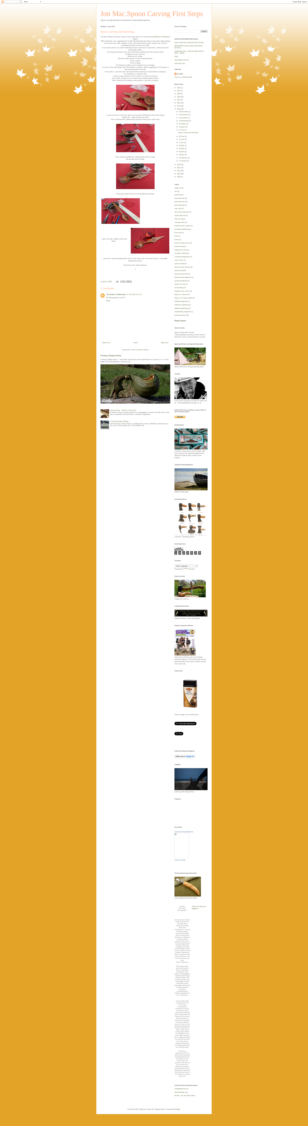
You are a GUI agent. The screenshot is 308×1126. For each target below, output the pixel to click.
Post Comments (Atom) (140, 350)
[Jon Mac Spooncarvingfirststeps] (181, 858)
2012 (179, 168)
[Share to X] (126, 281)
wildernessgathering (181, 308)
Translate (191, 569)
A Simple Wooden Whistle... (120, 421)
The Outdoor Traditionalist (116, 294)
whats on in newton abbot (183, 298)
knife (176, 236)
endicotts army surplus (182, 226)
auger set (177, 188)
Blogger (177, 1109)
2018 (179, 97)
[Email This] (121, 281)
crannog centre (179, 222)
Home (136, 343)
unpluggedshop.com (181, 1089)
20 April (182, 152)
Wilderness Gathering (161, 37)
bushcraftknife (179, 205)
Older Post (164, 343)
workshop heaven (180, 315)
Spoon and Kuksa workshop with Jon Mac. (189, 42)
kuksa (176, 239)
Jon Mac (180, 74)
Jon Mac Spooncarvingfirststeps (183, 831)
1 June (181, 142)
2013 (179, 165)
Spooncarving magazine (182, 277)
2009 (179, 177)
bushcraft (177, 195)
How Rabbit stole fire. (181, 60)
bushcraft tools (179, 202)
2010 (179, 174)
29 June (182, 136)
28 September (184, 121)
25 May (182, 145)
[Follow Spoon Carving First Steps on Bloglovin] (184, 757)
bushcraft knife (179, 198)
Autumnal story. (179, 63)
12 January (183, 161)
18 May (182, 148)
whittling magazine (180, 301)
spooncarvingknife (180, 281)
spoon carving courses (182, 267)
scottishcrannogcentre (182, 257)
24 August (182, 124)
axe (175, 191)
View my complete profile (183, 77)
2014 (179, 109)
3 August (182, 127)
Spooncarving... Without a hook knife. (123, 410)
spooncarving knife (181, 274)
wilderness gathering (181, 305)
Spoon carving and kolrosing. (188, 132)
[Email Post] (117, 281)
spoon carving (179, 263)
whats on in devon (180, 294)
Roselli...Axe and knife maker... (185, 1095)
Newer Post (106, 343)
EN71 (176, 56)
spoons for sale (179, 284)
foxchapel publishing (181, 229)
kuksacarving (179, 246)
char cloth (177, 208)
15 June (182, 139)
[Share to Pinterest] (130, 281)
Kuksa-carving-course (182, 243)
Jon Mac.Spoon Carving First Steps (151, 14)
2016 (179, 103)
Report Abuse (180, 321)
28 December (184, 112)
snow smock (178, 260)
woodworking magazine (182, 312)
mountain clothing (180, 253)
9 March (182, 155)
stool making (178, 288)
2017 (179, 100)
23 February (183, 158)
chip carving (178, 219)
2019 (179, 94)
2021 (179, 91)
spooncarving (179, 270)
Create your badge (179, 860)
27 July (181, 130)
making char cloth (180, 250)
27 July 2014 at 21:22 (134, 294)
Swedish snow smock (182, 291)
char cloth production (181, 212)
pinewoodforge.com (181, 1092)
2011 (179, 171)
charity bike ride (180, 215)
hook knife (178, 233)
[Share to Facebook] (128, 281)
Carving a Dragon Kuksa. (111, 355)
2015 (179, 106)
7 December (183, 118)
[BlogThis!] (123, 281)
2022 (179, 88)
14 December (184, 115)
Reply (108, 301)
